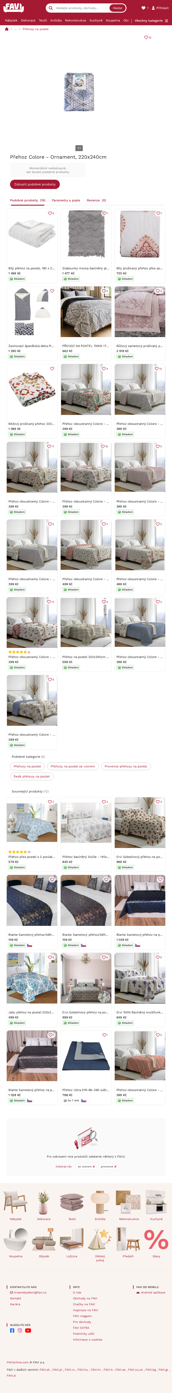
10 (160, 368)
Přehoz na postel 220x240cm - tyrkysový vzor (96, 657)
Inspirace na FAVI (85, 1310)
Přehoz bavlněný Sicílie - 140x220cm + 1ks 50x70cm (101, 857)
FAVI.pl (57, 1369)
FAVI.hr (96, 1369)
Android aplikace (153, 1292)
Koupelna (113, 20)
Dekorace (28, 20)
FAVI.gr (164, 1369)
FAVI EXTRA (81, 1327)
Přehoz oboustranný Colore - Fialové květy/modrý (45, 734)
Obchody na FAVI (85, 1298)
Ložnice (71, 1256)
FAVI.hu (83, 1369)
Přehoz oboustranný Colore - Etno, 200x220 (41, 501)
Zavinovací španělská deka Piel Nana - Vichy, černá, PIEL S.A (53, 346)
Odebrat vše (64, 1166)
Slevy (156, 1256)
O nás (77, 1292)
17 (53, 446)
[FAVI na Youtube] (28, 1330)
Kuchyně (96, 20)
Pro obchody (82, 1322)
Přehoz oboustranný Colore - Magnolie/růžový (96, 501)
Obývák (128, 20)
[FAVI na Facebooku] (12, 1330)
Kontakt (15, 1298)
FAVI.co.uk (136, 1369)
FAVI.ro (70, 1369)
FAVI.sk (45, 1369)
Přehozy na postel (35, 29)
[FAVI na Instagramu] (20, 1330)
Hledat (117, 8)
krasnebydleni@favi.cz (30, 1292)
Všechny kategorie (149, 21)
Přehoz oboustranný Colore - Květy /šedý (93, 424)
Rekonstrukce (75, 20)
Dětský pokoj (100, 1258)
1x (29, 651)
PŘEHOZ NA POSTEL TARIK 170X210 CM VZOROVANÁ (101, 346)
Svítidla (56, 20)
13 (52, 601)
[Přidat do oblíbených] (52, 291)
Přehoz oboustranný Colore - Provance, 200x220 (98, 579)
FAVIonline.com (18, 1362)
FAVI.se (120, 1369)
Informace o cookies (87, 1339)
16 (106, 446)
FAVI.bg (151, 1369)
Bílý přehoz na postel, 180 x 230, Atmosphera (41, 268)
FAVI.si (11, 1375)
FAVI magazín (82, 1316)
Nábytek (11, 20)
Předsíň (128, 1256)
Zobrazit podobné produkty (35, 184)
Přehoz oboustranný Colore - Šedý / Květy (39, 579)
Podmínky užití (83, 1333)
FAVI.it (109, 1369)
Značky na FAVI (84, 1304)
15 (150, 37)
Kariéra (15, 1304)
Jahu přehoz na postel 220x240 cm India (38, 1012)
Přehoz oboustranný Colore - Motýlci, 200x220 (43, 657)
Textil (43, 20)
